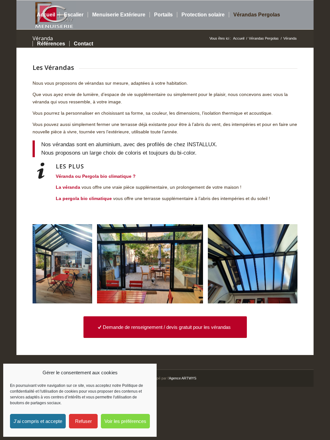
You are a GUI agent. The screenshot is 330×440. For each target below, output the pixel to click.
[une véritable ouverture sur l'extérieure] (196, 296)
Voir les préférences (125, 421)
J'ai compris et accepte (38, 421)
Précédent (47, 263)
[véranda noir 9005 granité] (85, 296)
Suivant (283, 263)
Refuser (83, 421)
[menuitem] (46, 14)
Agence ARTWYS (182, 378)
